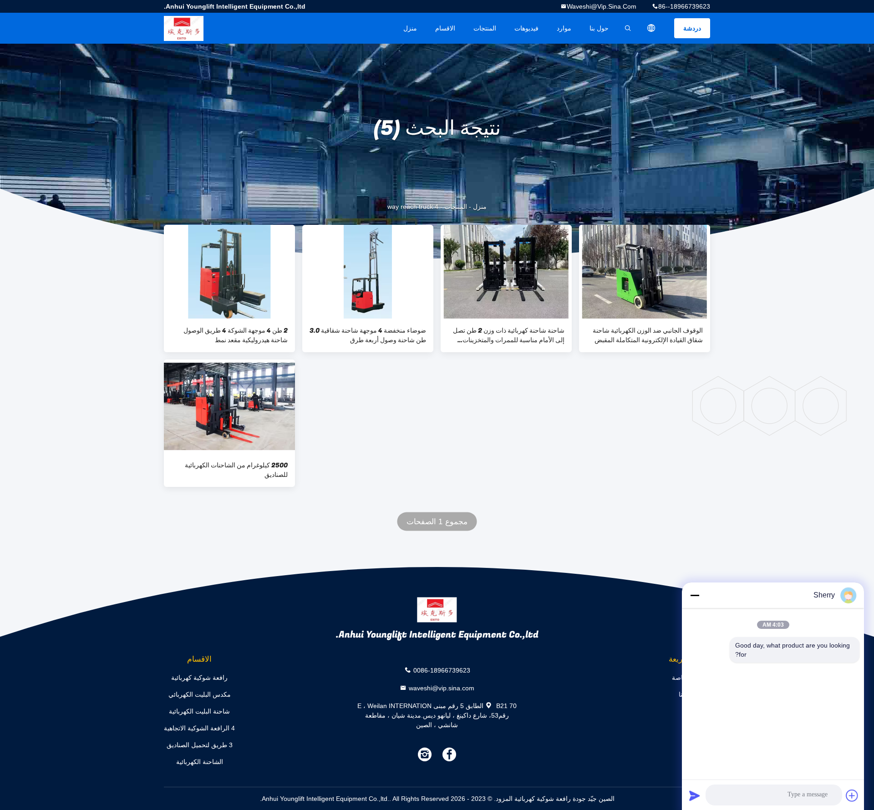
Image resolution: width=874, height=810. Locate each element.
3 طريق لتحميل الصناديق (200, 745)
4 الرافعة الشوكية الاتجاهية (199, 728)
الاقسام (445, 28)
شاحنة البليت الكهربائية (199, 711)
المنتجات (484, 28)
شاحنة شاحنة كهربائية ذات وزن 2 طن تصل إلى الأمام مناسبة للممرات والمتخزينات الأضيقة (508, 335)
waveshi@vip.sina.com (601, 6)
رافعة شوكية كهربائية (199, 677)
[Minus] (694, 595)
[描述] (651, 28)
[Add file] (852, 795)
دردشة (692, 28)
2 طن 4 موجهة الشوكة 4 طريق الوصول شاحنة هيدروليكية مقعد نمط (235, 335)
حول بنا (599, 28)
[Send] (694, 795)
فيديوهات (526, 28)
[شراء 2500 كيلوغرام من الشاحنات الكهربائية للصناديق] (229, 406)
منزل (410, 28)
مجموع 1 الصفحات (437, 521)
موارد (564, 28)
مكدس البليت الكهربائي (199, 694)
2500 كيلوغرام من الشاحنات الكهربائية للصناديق (236, 470)
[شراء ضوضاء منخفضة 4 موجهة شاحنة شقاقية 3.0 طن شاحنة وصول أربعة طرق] (367, 272)
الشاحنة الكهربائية (199, 761)
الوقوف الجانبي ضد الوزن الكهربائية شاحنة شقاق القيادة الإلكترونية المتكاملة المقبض (648, 335)
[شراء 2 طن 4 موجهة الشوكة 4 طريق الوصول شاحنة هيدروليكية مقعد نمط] (229, 272)
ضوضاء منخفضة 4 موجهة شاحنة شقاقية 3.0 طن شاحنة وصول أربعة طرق (368, 335)
